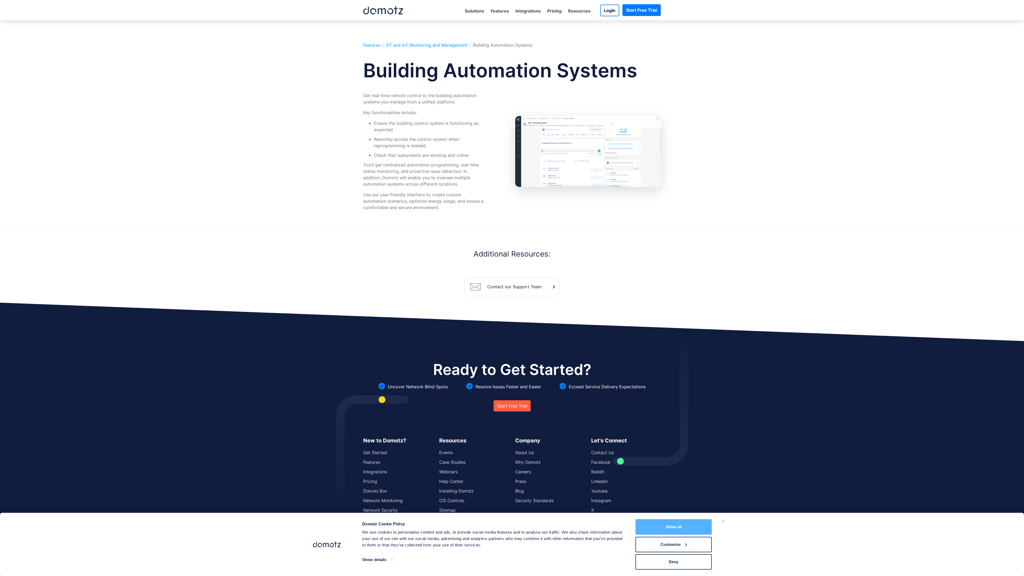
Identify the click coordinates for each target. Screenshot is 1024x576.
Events (446, 452)
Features (371, 45)
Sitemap (447, 510)
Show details (374, 559)
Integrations (528, 11)
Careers (523, 472)
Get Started (375, 452)
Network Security (380, 510)
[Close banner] (723, 521)
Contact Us (602, 452)
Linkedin (599, 481)
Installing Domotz (456, 491)
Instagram (601, 500)
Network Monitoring (383, 500)
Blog (519, 491)
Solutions (474, 11)
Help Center (451, 481)
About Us (524, 452)
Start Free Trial (641, 10)
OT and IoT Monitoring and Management (426, 45)
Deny (673, 561)
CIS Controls (451, 500)
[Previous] (523, 151)
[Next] (652, 151)
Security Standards (534, 500)
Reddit (597, 472)
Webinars (448, 472)
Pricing (554, 11)
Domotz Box (375, 491)
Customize (671, 544)
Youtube (599, 491)
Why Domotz (528, 462)
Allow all (674, 527)
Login (609, 10)
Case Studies (452, 462)
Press (520, 481)
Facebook (600, 462)
